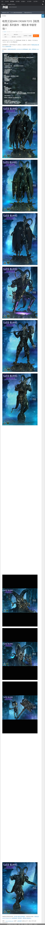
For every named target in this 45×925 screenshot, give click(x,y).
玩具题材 (23, 1)
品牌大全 (3, 4)
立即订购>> (36, 35)
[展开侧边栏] (42, 16)
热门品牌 (29, 1)
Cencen (4, 31)
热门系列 (35, 1)
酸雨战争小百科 (5, 12)
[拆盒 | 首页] (5, 7)
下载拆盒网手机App (28, 12)
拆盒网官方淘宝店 (11, 4)
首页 (2, 1)
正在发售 (7, 1)
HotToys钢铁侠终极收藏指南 (16, 12)
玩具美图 (17, 1)
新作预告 (12, 1)
